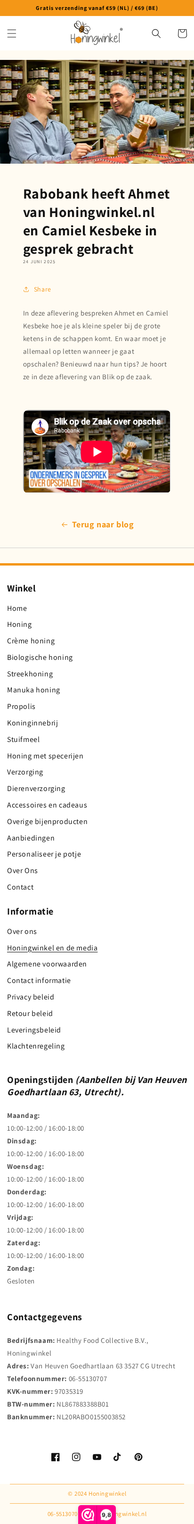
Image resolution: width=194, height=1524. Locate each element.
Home (17, 608)
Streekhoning (30, 674)
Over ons (22, 931)
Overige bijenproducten (47, 821)
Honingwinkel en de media (52, 948)
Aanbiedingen (31, 838)
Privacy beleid (30, 997)
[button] (11, 33)
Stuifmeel (23, 739)
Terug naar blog (103, 524)
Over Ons (22, 870)
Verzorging (25, 772)
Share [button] (42, 289)
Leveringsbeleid (34, 1030)
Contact (20, 887)
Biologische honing (40, 657)
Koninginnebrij (32, 723)
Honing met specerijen (45, 756)
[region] (97, 8)
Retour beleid (30, 1013)
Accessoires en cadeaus (47, 805)
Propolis (21, 706)
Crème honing (31, 641)
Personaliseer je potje (44, 854)
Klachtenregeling (36, 1046)
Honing (19, 624)
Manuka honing (33, 690)
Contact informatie (39, 980)
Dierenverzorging (36, 788)
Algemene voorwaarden (47, 964)
